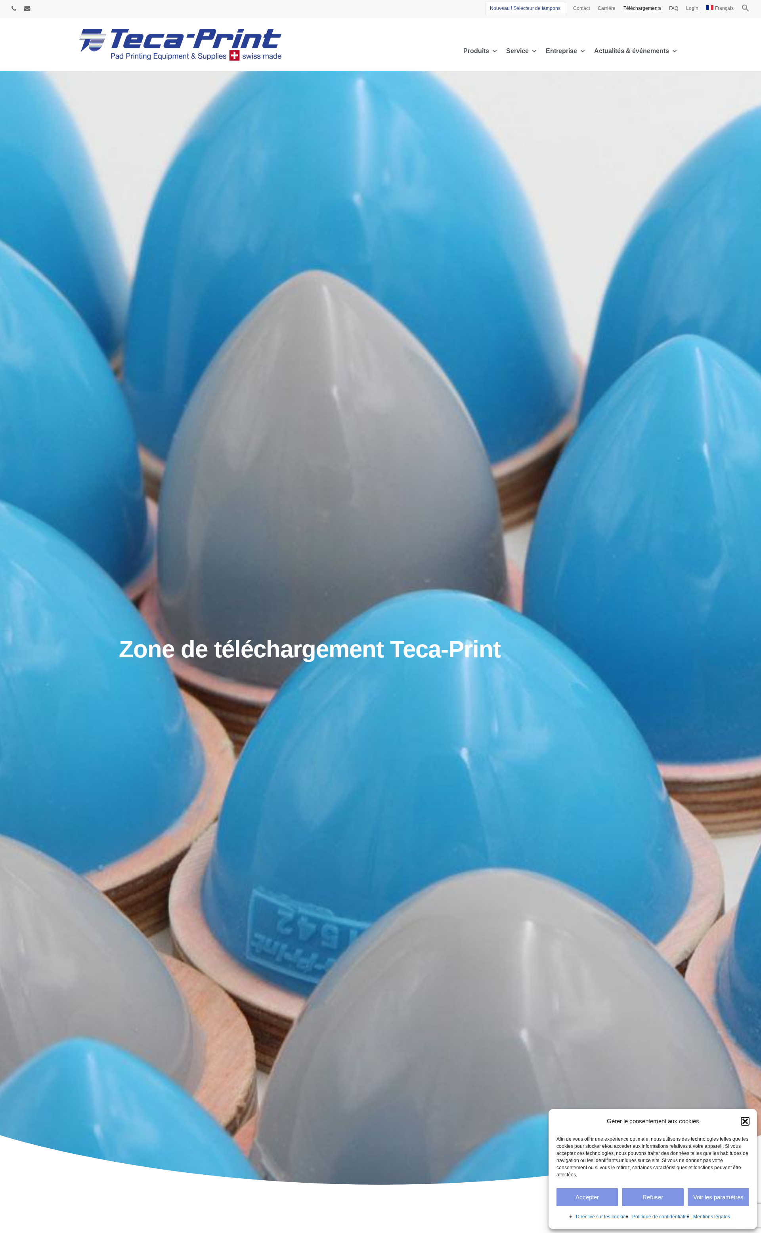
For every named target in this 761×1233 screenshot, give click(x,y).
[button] (745, 1121)
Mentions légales (711, 1217)
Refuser (652, 1197)
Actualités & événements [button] (631, 51)
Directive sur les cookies (602, 1217)
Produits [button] (476, 51)
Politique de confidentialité (660, 1217)
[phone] (13, 8)
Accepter (587, 1197)
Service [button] (517, 51)
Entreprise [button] (561, 51)
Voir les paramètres (718, 1197)
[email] (27, 8)
